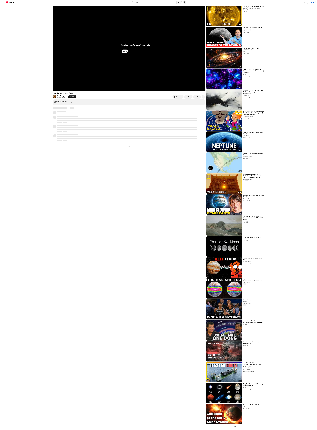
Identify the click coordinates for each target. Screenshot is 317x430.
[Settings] (305, 2)
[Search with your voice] (184, 2)
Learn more (142, 48)
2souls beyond (61, 96)
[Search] (179, 2)
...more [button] (79, 103)
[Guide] (3, 2)
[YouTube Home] (10, 2)
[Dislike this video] (181, 97)
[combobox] (155, 2)
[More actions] (203, 97)
